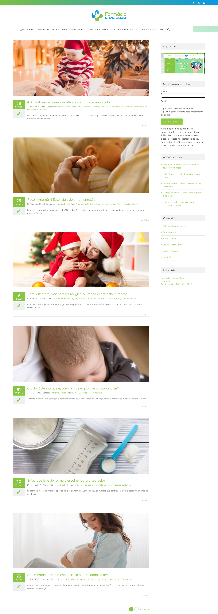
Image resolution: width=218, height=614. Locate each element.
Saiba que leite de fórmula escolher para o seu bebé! (66, 480)
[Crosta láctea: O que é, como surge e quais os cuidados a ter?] (81, 354)
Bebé (79, 106)
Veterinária (168, 257)
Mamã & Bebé (63, 106)
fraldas (97, 106)
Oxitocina (112, 579)
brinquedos (87, 106)
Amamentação (82, 204)
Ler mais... (145, 125)
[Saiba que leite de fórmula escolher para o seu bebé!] (81, 446)
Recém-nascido (140, 106)
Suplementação (170, 251)
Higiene (104, 106)
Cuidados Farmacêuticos (174, 226)
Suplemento (127, 485)
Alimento (75, 579)
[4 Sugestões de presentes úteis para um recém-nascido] (81, 68)
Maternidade (114, 106)
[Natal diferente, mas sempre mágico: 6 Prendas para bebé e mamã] (81, 259)
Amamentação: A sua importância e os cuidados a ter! (67, 575)
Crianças (85, 298)
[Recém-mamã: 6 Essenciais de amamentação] (81, 165)
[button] (168, 29)
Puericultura (126, 106)
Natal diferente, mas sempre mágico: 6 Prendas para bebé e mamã (77, 294)
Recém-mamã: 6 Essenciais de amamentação (61, 199)
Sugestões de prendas (37, 109)
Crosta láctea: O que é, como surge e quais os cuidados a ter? (73, 388)
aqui (186, 142)
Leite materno (99, 485)
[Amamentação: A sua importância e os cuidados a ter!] (81, 540)
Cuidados (83, 393)
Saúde (135, 204)
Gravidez (100, 204)
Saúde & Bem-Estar (172, 244)
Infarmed (165, 281)
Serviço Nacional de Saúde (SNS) (176, 284)
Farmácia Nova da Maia (172, 278)
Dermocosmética (171, 232)
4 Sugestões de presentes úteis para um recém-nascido (68, 102)
